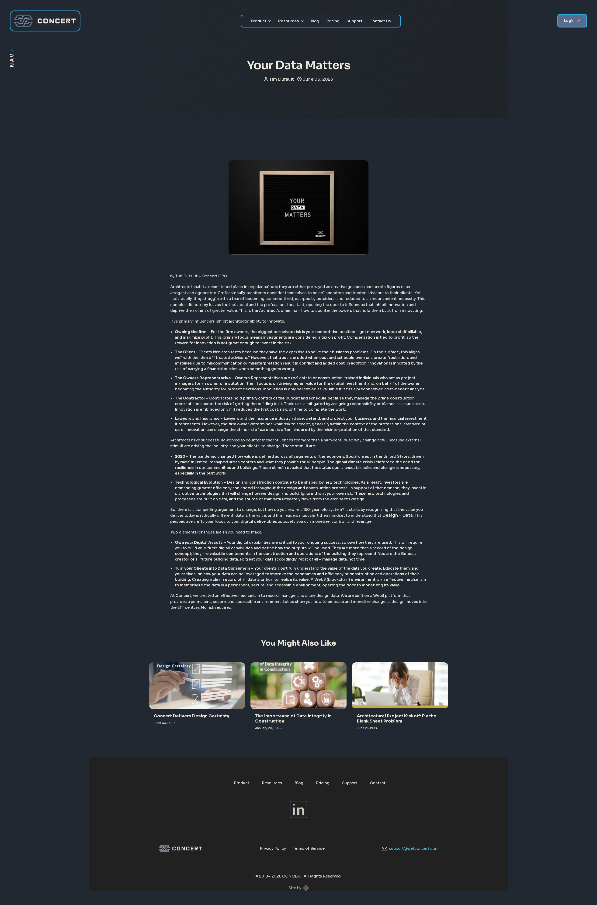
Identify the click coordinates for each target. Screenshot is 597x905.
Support (354, 21)
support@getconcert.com (414, 848)
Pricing (333, 21)
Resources (288, 21)
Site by (294, 887)
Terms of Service (309, 848)
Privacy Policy (273, 848)
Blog (315, 21)
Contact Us (380, 21)
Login (569, 20)
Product (258, 21)
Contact (377, 783)
